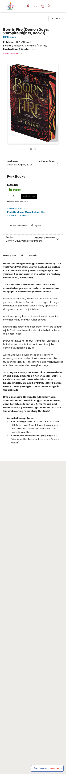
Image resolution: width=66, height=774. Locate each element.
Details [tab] (33, 255)
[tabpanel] (33, 358)
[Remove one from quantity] (9, 196)
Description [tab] (9, 255)
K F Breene (9, 37)
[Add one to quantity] (18, 196)
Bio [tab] (22, 255)
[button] (28, 6)
